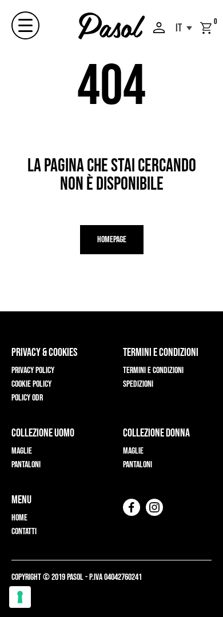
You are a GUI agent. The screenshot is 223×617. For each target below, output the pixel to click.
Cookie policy (31, 384)
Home (19, 517)
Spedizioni (138, 384)
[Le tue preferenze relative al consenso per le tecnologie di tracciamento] (20, 597)
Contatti (24, 531)
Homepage (111, 239)
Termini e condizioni (153, 370)
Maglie (21, 451)
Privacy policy (32, 370)
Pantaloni (26, 464)
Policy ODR (27, 397)
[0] (206, 28)
